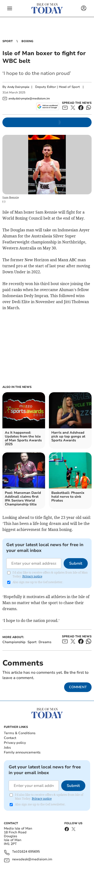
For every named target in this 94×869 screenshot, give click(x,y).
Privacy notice (32, 576)
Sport (7, 41)
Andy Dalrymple (18, 87)
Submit (75, 563)
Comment (78, 687)
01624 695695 (29, 852)
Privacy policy (15, 742)
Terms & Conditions (19, 733)
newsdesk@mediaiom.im (32, 859)
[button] (9, 8)
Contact (10, 738)
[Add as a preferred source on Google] (47, 106)
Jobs (7, 747)
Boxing (27, 41)
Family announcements (22, 752)
